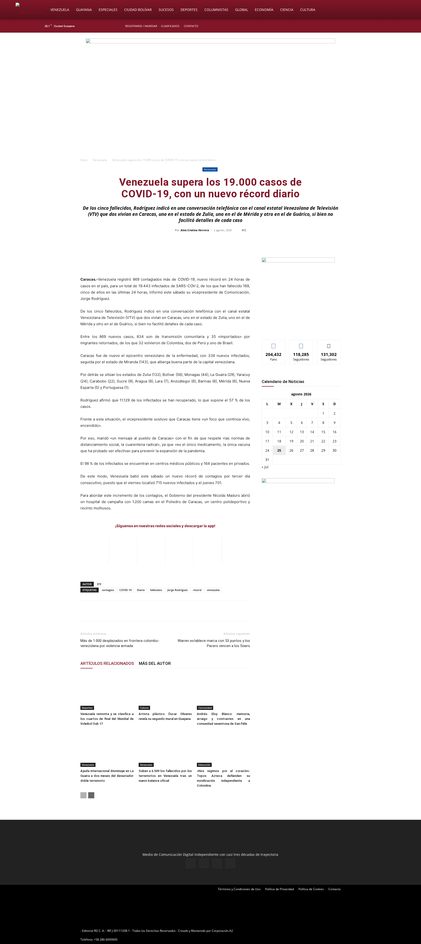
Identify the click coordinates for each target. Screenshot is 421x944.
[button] (399, 10)
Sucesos (166, 9)
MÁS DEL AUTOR (155, 663)
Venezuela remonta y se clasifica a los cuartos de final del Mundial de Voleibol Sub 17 (107, 718)
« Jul (265, 467)
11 (279, 431)
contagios (108, 590)
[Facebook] (353, 26)
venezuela (213, 590)
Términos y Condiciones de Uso (239, 889)
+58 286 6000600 (105, 939)
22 (323, 441)
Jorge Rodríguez (177, 590)
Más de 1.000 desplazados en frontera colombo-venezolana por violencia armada (119, 643)
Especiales (108, 9)
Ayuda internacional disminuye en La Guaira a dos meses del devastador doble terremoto (107, 775)
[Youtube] (377, 26)
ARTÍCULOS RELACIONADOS (107, 663)
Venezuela (59, 9)
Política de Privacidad (279, 889)
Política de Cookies (311, 889)
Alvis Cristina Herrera (195, 230)
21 (312, 441)
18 (279, 441)
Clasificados (170, 26)
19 (291, 441)
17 (267, 441)
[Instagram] (361, 26)
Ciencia (286, 9)
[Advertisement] (210, 118)
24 (267, 450)
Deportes (189, 9)
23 (334, 441)
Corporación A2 (222, 931)
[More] (313, 241)
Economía (264, 9)
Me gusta (273, 343)
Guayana (84, 9)
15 (323, 431)
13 (302, 431)
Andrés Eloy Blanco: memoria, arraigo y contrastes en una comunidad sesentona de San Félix (223, 718)
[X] (369, 26)
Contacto (191, 26)
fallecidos (156, 590)
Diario (141, 590)
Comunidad (205, 707)
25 (279, 450)
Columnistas (216, 9)
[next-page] (91, 795)
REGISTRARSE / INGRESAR (141, 26)
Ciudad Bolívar (138, 9)
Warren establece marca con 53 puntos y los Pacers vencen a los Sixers (214, 643)
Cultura (307, 9)
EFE (99, 584)
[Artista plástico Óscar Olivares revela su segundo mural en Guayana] (165, 691)
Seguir (301, 343)
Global (241, 9)
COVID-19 (125, 590)
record (197, 590)
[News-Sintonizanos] (298, 261)
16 (334, 431)
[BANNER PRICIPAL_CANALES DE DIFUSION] (210, 60)
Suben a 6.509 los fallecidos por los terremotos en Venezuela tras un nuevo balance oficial (165, 775)
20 (302, 441)
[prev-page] (83, 795)
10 (267, 431)
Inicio (83, 160)
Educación (204, 764)
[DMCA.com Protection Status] (271, 931)
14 (312, 431)
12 (291, 431)
